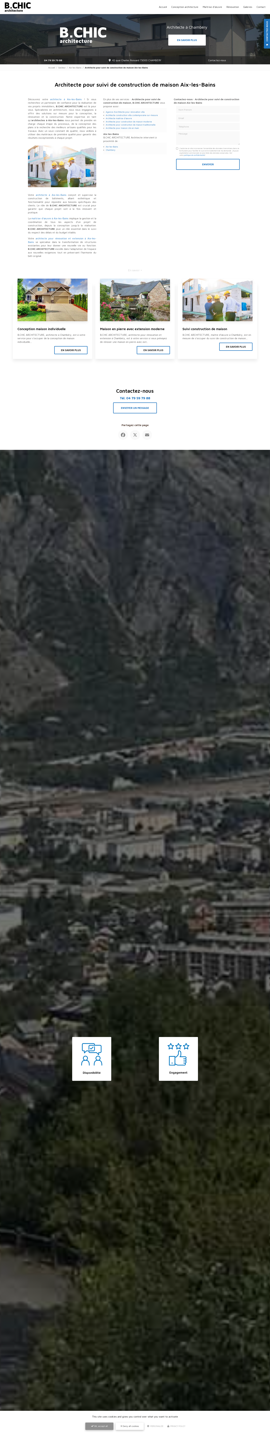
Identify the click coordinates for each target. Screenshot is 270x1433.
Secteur (62, 67)
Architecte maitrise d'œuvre (119, 118)
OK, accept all (100, 1426)
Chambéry (110, 150)
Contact (261, 6)
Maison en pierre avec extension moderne (132, 329)
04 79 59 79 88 (53, 60)
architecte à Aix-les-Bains (66, 99)
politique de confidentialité (194, 155)
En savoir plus (187, 40)
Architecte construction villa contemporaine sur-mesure (132, 115)
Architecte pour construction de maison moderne (129, 122)
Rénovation (232, 6)
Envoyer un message (135, 407)
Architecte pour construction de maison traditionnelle (130, 125)
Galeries (247, 6)
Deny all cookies (130, 1426)
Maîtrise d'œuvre (212, 6)
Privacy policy (177, 1426)
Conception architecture (184, 6)
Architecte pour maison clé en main (122, 128)
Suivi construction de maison (204, 329)
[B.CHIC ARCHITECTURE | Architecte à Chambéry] (18, 7)
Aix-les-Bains (75, 67)
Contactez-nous (217, 60)
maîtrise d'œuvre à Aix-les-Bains (49, 218)
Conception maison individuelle (42, 329)
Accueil (163, 6)
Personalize (156, 1426)
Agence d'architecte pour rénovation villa (125, 112)
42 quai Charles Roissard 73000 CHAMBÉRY (136, 60)
